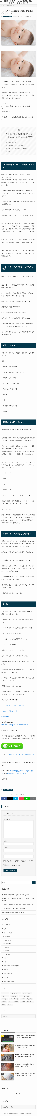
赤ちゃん (10, 1004)
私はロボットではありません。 (13, 865)
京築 (11, 999)
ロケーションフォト (24, 996)
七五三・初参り (8, 943)
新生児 (10, 1001)
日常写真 (6, 950)
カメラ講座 (7, 936)
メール (6, 847)
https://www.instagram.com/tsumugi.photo (14, 725)
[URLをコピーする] (33, 798)
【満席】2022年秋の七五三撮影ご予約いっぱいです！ (18, 904)
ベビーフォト (5, 996)
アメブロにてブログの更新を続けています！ (15, 895)
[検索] (20, 1094)
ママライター (14, 996)
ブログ (6, 958)
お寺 (5, 929)
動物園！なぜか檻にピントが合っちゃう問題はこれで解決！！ (18, 899)
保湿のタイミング (11, 142)
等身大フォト (7, 954)
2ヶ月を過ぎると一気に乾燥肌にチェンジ (19, 134)
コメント (7, 819)
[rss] (17, 1094)
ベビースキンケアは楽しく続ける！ (17, 148)
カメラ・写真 (8, 933)
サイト (5, 854)
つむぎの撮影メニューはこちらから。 (13, 705)
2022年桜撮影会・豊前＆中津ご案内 (13, 912)
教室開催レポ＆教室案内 (11, 966)
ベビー (6, 962)
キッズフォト (5, 993)
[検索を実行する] (34, 882)
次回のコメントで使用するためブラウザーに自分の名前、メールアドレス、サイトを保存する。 (19, 861)
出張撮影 (16, 999)
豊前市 (3, 1004)
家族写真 (6, 947)
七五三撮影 (5, 999)
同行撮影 (22, 999)
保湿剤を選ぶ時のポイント (14, 145)
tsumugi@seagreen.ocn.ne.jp (16, 773)
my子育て (7, 925)
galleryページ (5, 716)
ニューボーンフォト (9, 940)
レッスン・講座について (9, 711)
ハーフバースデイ (27, 993)
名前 (5, 841)
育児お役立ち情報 (7, 16)
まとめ (8, 151)
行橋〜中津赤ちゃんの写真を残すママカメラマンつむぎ (18, 2)
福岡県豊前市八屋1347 (16, 771)
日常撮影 (22, 1001)
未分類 (6, 969)
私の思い (6, 977)
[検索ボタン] (35, 2)
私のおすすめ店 (8, 973)
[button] (4, 798)
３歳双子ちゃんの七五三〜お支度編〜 (13, 908)
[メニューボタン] (1, 2)
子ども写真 (29, 999)
